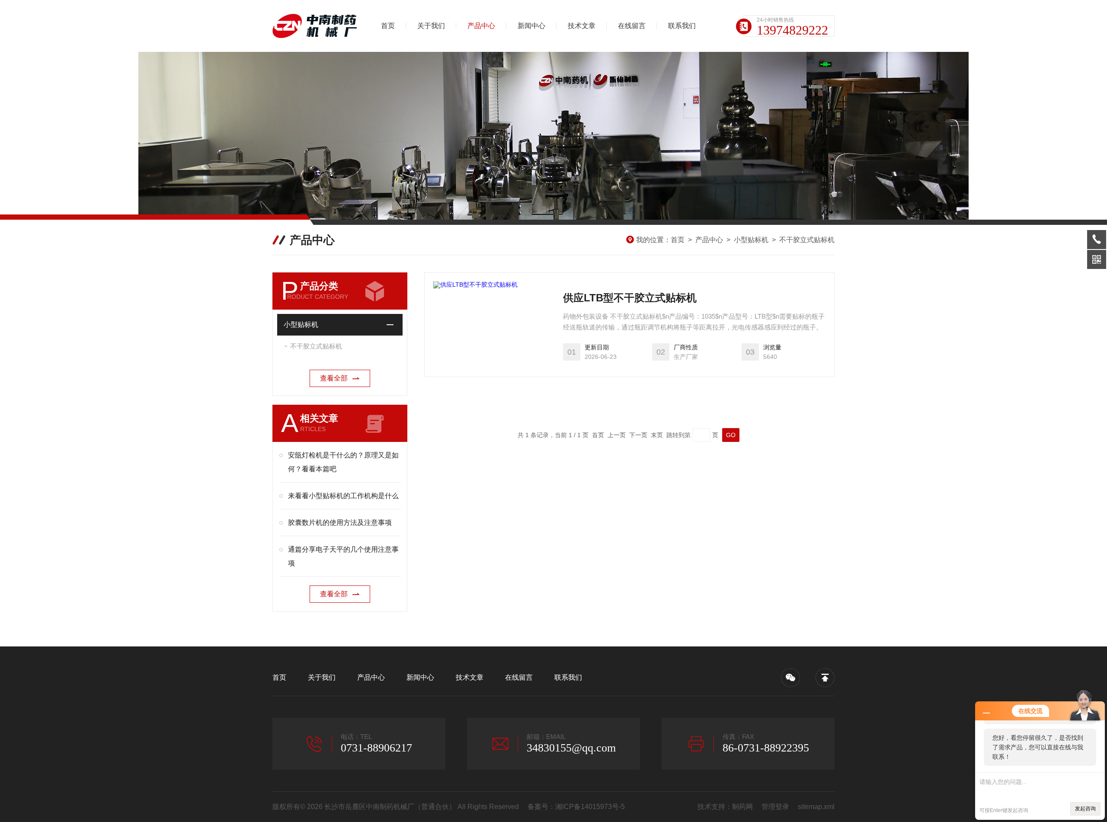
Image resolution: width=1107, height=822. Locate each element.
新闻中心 (531, 25)
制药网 (742, 806)
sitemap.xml (816, 806)
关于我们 (431, 25)
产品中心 (481, 25)
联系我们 (682, 25)
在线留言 (632, 25)
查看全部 (334, 378)
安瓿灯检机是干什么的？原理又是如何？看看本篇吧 (343, 462)
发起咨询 (1085, 809)
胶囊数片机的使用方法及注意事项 (340, 522)
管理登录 (775, 806)
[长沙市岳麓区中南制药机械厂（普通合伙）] (317, 26)
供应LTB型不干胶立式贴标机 (630, 298)
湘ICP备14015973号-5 (590, 806)
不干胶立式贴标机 (807, 239)
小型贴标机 (751, 239)
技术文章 (581, 25)
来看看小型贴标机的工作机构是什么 (343, 495)
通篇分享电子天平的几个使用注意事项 (343, 556)
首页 (388, 25)
